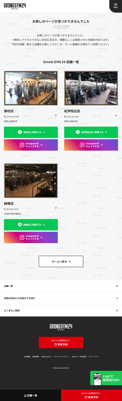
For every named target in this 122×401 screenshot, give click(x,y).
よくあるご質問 (12, 310)
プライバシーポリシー (61, 356)
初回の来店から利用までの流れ (19, 298)
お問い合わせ (46, 356)
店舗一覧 (8, 286)
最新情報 (36, 356)
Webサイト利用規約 (79, 356)
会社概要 (27, 356)
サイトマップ (93, 356)
